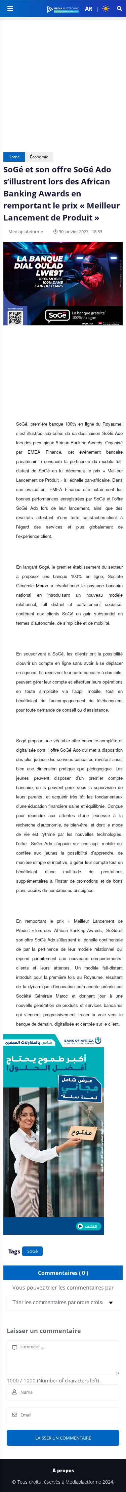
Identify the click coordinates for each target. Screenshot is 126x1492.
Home (14, 157)
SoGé (32, 1251)
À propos (63, 1471)
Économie (39, 157)
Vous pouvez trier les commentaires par (63, 1287)
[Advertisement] (63, 83)
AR (88, 8)
